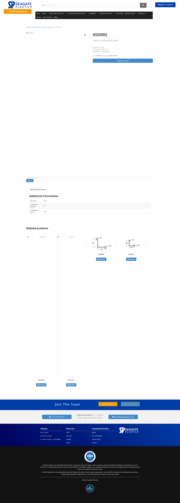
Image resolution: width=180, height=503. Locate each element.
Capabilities (92, 13)
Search (44, 5)
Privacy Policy (96, 439)
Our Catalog (119, 13)
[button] (143, 5)
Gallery (56, 17)
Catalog (68, 439)
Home (38, 13)
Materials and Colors (106, 13)
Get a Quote (44, 432)
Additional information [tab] (38, 189)
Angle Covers (51, 27)
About (44, 13)
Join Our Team (47, 17)
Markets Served (130, 13)
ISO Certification (97, 436)
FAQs (68, 432)
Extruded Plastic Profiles (38, 27)
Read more (41, 385)
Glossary (69, 436)
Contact (38, 17)
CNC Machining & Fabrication (76, 13)
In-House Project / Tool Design (50, 439)
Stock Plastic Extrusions (56, 13)
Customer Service (46, 436)
